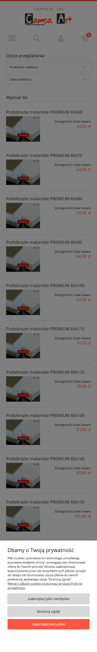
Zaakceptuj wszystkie (48, 624)
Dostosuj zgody (48, 611)
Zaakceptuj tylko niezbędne (48, 599)
